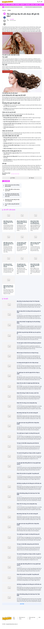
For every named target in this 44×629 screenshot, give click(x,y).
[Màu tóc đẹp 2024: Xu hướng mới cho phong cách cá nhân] (9, 314)
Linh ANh (12, 19)
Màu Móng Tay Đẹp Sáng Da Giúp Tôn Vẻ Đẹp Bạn (8, 222)
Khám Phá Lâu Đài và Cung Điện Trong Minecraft (28, 473)
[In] (4, 24)
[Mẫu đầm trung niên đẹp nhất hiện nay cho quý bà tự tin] (9, 336)
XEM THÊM (22, 603)
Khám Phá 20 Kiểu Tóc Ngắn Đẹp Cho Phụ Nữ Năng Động (34, 222)
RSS (39, 617)
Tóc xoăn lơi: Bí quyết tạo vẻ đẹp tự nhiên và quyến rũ (29, 453)
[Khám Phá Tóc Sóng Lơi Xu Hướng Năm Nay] (9, 406)
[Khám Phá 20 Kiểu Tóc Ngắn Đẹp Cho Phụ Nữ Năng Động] (9, 325)
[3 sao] (15, 174)
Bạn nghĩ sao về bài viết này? (6, 174)
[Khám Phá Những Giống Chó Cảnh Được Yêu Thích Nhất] (9, 497)
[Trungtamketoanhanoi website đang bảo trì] (8, 1)
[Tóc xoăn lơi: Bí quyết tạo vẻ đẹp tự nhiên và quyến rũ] (9, 456)
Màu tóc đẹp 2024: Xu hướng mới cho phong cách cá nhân (22, 222)
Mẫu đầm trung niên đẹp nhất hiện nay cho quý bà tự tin (8, 244)
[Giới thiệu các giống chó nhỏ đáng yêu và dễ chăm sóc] (9, 487)
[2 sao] (13, 174)
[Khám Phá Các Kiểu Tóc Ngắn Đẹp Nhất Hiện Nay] (9, 386)
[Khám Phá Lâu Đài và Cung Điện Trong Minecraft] (9, 477)
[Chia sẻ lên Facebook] (4, 17)
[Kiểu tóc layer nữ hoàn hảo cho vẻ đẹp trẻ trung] (9, 356)
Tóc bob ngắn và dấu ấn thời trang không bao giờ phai (21, 244)
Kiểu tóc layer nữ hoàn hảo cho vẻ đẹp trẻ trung (35, 244)
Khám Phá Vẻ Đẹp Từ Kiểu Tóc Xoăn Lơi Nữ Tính (8, 287)
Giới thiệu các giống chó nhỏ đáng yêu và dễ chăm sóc (29, 483)
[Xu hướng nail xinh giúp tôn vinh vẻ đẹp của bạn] (9, 366)
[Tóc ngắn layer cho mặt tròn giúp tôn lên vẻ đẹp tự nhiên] (9, 376)
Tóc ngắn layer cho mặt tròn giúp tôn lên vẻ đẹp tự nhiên (21, 265)
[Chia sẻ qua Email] (4, 21)
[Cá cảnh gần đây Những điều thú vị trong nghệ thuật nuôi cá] (9, 466)
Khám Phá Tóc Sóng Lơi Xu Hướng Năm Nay (27, 402)
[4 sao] (17, 174)
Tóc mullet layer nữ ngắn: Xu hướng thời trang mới (28, 433)
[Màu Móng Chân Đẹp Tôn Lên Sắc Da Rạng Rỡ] (9, 416)
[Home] (4, 14)
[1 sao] (12, 174)
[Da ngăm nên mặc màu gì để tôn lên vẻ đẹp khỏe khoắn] (9, 426)
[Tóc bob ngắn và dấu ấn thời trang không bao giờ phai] (9, 346)
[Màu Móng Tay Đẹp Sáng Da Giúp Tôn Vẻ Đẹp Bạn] (9, 305)
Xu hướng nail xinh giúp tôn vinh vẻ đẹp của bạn (8, 265)
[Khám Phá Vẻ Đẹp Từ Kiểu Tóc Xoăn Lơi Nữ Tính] (9, 396)
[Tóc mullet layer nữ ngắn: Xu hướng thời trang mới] (9, 437)
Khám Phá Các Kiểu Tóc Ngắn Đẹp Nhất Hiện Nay (34, 265)
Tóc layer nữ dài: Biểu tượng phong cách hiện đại (28, 443)
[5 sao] (18, 174)
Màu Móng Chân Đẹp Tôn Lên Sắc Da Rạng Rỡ (27, 412)
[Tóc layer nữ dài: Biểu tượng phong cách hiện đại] (9, 446)
